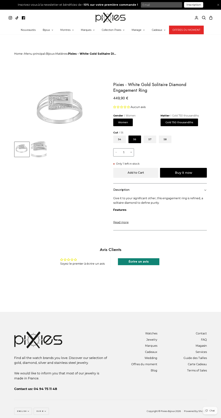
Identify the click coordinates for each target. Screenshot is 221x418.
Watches (151, 333)
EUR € (40, 411)
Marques (151, 345)
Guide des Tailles (195, 358)
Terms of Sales (197, 370)
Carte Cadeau (197, 364)
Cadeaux (151, 352)
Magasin (201, 345)
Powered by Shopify (195, 411)
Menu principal (34, 53)
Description (121, 189)
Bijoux (50, 53)
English (22, 411)
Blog (154, 370)
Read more (121, 222)
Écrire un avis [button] (139, 261)
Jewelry (151, 339)
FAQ (204, 339)
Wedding (151, 358)
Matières (61, 53)
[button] (122, 107)
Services (201, 352)
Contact (201, 333)
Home (18, 53)
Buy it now (183, 173)
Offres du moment (144, 364)
